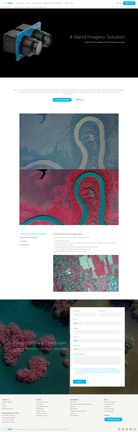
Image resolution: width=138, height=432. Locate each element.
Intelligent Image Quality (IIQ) (9, 417)
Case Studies (73, 402)
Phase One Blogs (74, 415)
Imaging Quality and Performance (52, 3)
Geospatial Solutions (18, 7)
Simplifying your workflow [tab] (28, 237)
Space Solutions (40, 408)
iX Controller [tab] (24, 245)
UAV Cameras (39, 404)
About (72, 3)
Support (66, 3)
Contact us (129, 3)
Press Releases (74, 408)
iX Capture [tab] (23, 241)
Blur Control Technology (8, 419)
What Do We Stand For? (110, 402)
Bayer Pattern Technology (8, 422)
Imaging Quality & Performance (10, 413)
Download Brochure (62, 99)
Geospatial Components (31, 7)
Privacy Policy (33, 429)
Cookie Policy (41, 429)
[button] (82, 323)
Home (3, 7)
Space (3, 404)
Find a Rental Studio (109, 411)
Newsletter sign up (113, 419)
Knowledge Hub (36, 3)
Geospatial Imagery (7, 402)
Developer (72, 413)
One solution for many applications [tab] (33, 234)
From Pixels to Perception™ (9, 415)
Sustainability (107, 406)
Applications (19, 3)
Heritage (4, 406)
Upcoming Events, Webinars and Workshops (81, 404)
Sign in (118, 3)
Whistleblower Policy (63, 429)
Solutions (28, 3)
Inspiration (72, 406)
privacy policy (96, 372)
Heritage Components (41, 413)
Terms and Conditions (51, 429)
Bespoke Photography (7, 408)
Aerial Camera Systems (42, 402)
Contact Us (79, 99)
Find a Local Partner (109, 408)
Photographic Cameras (41, 415)
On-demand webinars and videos (78, 411)
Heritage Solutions (40, 411)
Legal (27, 429)
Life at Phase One (108, 404)
